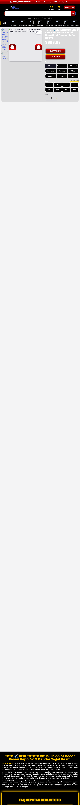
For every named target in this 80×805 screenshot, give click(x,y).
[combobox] (38, 13)
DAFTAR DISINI (55, 51)
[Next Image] (38, 47)
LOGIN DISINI (55, 57)
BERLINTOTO (7, 763)
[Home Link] (16, 7)
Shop (6, 9)
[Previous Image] (12, 47)
